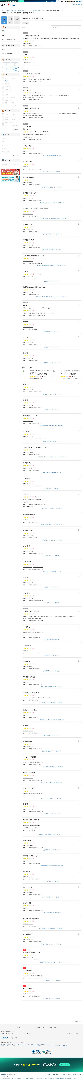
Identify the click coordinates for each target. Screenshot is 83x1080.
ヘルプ (29, 1027)
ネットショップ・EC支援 (16, 1078)
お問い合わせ (40, 1027)
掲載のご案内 (53, 1027)
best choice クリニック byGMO (8, 1033)
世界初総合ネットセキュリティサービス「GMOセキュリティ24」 (13, 1044)
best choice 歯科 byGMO (22, 1033)
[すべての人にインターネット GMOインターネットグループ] (71, 1)
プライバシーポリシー (17, 1031)
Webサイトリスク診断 (40, 1044)
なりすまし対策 (54, 1045)
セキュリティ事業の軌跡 (62, 1045)
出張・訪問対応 (27, 137)
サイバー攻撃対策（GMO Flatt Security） (41, 1045)
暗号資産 (62, 1078)
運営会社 (8, 1031)
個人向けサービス (68, 1078)
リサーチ (46, 1078)
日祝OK (25, 502)
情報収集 (51, 1078)
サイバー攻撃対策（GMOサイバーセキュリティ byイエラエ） (21, 1045)
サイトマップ (65, 1027)
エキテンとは (18, 1027)
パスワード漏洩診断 (30, 1044)
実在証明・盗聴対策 (4, 1045)
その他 (74, 1078)
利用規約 (3, 1031)
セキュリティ (32, 1078)
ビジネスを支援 (25, 1078)
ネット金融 (57, 1078)
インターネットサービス (5, 1078)
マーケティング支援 (39, 1078)
